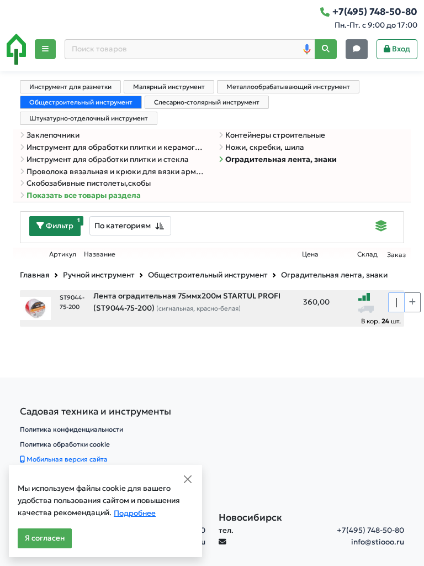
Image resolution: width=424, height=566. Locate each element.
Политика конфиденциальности (71, 429)
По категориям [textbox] (122, 225)
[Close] (187, 479)
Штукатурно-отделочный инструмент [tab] (88, 118)
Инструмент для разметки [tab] (70, 87)
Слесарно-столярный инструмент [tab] (206, 102)
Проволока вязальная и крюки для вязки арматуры (115, 171)
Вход (400, 49)
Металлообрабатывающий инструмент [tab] (288, 87)
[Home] (16, 49)
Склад (367, 254)
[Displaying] (381, 227)
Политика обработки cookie (65, 444)
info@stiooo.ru (377, 542)
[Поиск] (326, 49)
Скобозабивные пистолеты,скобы (88, 183)
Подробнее (135, 513)
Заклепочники (53, 135)
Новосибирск (250, 517)
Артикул (62, 254)
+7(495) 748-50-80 (370, 530)
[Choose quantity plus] (412, 302)
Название (99, 254)
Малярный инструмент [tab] (169, 87)
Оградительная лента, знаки (281, 159)
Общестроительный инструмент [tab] (80, 102)
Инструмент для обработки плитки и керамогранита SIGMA (115, 147)
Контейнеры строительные (275, 135)
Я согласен (45, 538)
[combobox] (130, 225)
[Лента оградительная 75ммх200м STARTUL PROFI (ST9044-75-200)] (35, 307)
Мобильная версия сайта (66, 459)
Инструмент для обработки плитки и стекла (107, 159)
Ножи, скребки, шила (264, 147)
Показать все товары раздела (83, 195)
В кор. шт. (381, 321)
